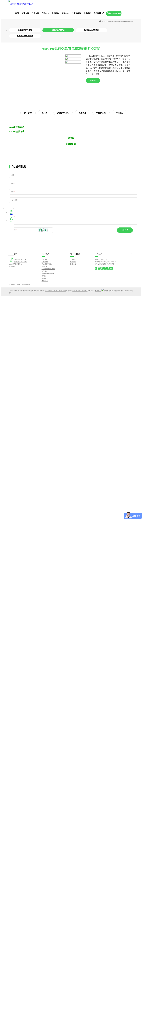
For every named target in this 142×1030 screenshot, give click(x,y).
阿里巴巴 (27, 284)
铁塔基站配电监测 (91, 30)
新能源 (44, 276)
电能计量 (45, 266)
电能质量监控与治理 (48, 269)
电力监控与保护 (47, 264)
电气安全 (45, 271)
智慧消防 (12, 266)
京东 (22, 284)
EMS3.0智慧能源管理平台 (18, 259)
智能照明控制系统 (48, 273)
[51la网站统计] (103, 290)
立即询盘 (125, 230)
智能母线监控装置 (25, 30)
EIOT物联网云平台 (15, 264)
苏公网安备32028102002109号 (55, 290)
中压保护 (45, 261)
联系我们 (93, 80)
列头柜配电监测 (127, 21)
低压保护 (45, 259)
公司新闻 (73, 261)
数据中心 (117, 21)
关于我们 (73, 259)
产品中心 (110, 21)
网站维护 (98, 290)
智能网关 (45, 278)
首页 (17, 13)
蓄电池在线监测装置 (25, 36)
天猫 (18, 284)
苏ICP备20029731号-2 (79, 290)
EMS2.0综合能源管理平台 (18, 261)
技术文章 (73, 264)
